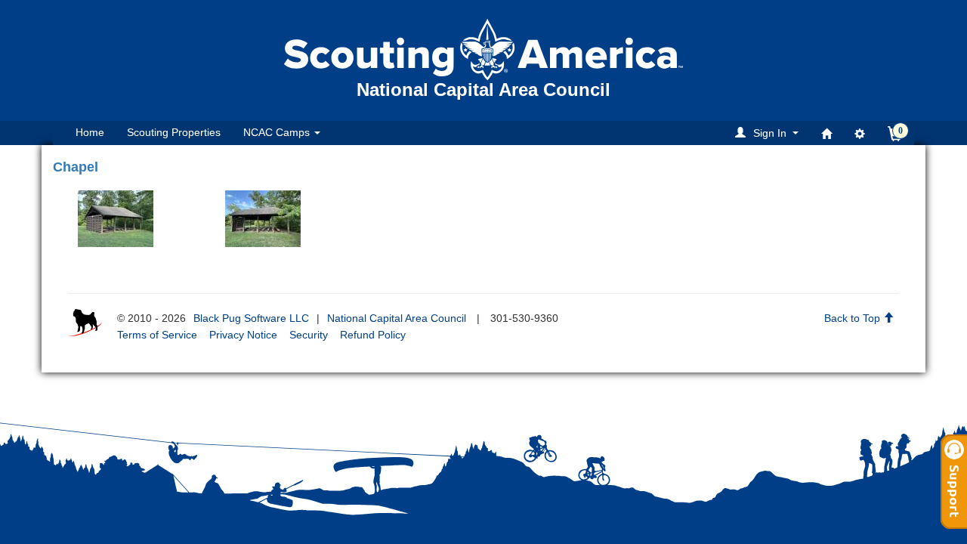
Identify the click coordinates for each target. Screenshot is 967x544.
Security (308, 335)
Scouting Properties (174, 132)
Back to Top (853, 318)
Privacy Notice (243, 335)
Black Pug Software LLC (251, 318)
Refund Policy (373, 335)
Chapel (75, 167)
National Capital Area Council (396, 318)
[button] (769, 132)
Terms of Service (157, 335)
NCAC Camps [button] (278, 132)
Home (90, 132)
